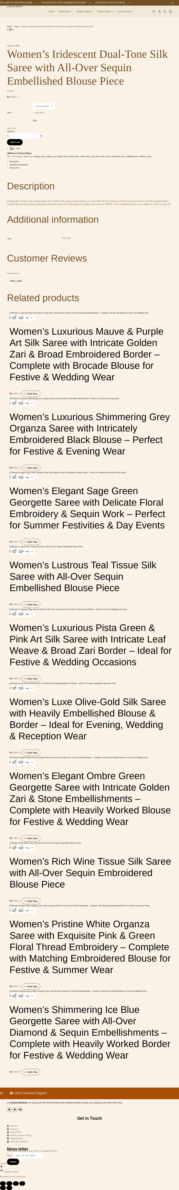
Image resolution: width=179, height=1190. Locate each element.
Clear (35, 120)
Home (51, 11)
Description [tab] (14, 161)
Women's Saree (145, 156)
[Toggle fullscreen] (9, 1183)
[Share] (16, 1183)
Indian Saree (74, 156)
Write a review (16, 281)
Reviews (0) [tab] (14, 168)
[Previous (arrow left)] (3, 1188)
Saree (17, 27)
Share (29, 153)
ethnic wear (51, 156)
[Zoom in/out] (3, 1183)
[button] (165, 11)
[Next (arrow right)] (9, 1188)
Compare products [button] (10, 1172)
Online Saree (85, 156)
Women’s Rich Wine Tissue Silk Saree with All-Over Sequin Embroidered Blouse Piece (90, 872)
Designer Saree (40, 156)
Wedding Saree (132, 156)
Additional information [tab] (19, 165)
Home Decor (64, 11)
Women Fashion (83, 11)
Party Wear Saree (98, 156)
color (9, 113)
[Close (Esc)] (22, 1183)
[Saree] (11, 30)
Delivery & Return (17, 153)
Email (10, 1155)
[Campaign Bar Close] (174, 3)
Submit (13, 1162)
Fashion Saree (62, 156)
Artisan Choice (104, 11)
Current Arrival (124, 11)
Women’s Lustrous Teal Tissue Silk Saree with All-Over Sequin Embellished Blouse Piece (83, 576)
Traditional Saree (118, 156)
